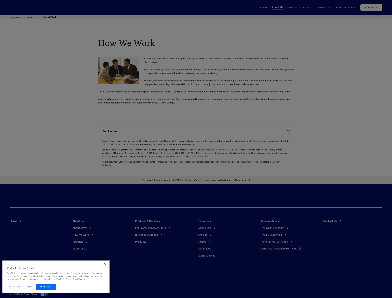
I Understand (45, 287)
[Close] (104, 263)
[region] (56, 276)
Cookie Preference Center (20, 287)
